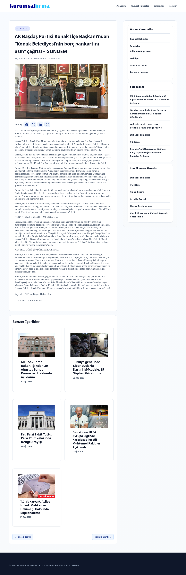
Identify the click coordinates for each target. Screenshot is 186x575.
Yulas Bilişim (137, 191)
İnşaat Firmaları (139, 72)
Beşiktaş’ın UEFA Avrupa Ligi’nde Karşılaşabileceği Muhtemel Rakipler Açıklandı (148, 152)
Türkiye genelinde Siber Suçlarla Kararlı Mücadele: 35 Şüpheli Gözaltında (148, 114)
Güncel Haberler (140, 5)
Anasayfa (122, 5)
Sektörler (159, 5)
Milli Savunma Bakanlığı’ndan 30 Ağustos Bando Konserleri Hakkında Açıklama (149, 99)
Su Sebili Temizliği (140, 134)
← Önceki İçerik (23, 536)
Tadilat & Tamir (138, 65)
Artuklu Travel (138, 198)
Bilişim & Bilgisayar (140, 51)
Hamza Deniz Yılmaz (141, 206)
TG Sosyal (135, 141)
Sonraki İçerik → (103, 536)
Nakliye (134, 58)
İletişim (173, 5)
